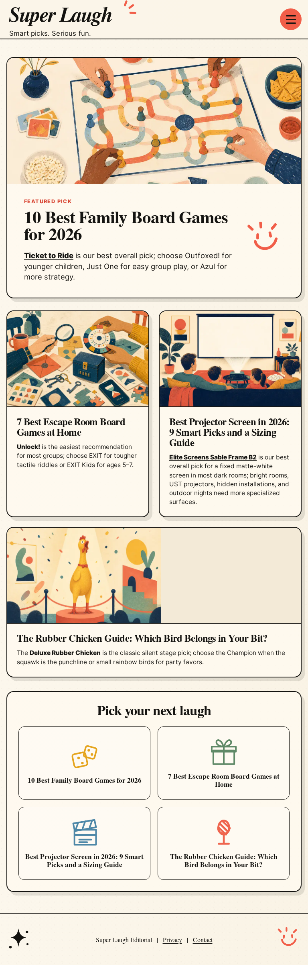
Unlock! (28, 447)
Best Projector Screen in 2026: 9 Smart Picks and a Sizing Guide (229, 431)
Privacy (172, 939)
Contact (203, 939)
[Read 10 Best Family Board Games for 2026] (154, 121)
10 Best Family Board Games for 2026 (126, 225)
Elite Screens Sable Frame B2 (213, 457)
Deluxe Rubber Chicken (65, 653)
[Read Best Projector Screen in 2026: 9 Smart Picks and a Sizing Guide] (230, 359)
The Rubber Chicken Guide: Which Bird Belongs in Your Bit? (142, 637)
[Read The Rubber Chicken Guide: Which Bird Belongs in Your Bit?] (154, 576)
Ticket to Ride (48, 255)
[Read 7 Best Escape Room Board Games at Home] (77, 359)
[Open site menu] (291, 19)
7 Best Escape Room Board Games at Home (71, 426)
